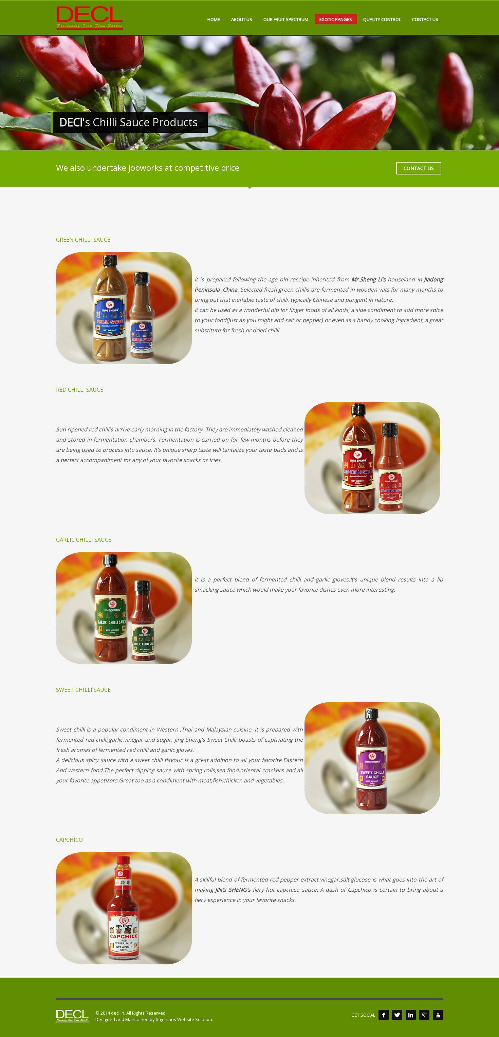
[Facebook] (383, 1015)
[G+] (424, 1015)
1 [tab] (247, 142)
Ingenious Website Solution (184, 1019)
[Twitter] (397, 1015)
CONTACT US (419, 168)
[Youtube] (438, 1015)
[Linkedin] (411, 1015)
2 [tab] (252, 142)
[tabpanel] (249, 75)
